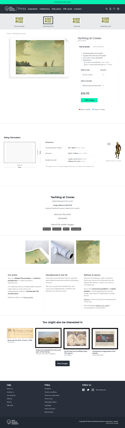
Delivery (87, 299)
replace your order (102, 305)
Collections (45, 9)
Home (9, 33)
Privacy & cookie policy (52, 395)
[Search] (106, 8)
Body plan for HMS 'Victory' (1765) (20, 340)
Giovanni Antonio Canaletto (45, 354)
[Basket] (118, 8)
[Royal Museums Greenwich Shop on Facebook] (83, 390)
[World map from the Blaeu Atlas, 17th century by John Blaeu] (76, 338)
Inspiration (33, 9)
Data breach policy (51, 402)
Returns (9, 402)
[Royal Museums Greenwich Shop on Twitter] (88, 390)
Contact (78, 9)
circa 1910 (57, 229)
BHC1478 (47, 229)
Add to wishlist (85, 109)
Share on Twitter (100, 109)
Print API (108, 423)
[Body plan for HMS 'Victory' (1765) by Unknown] (20, 338)
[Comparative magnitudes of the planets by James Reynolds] (105, 338)
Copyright (48, 405)
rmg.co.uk (102, 390)
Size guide (103, 70)
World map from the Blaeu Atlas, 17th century (75, 352)
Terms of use (49, 398)
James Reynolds (98, 355)
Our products (11, 395)
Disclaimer (48, 388)
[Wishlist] (114, 8)
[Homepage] (16, 9)
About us (10, 388)
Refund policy (49, 412)
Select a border (86, 81)
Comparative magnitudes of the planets (103, 352)
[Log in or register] (110, 8)
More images (62, 363)
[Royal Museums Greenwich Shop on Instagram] (93, 390)
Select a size (93, 70)
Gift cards (67, 9)
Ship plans (56, 9)
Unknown (11, 342)
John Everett (82, 41)
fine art (66, 229)
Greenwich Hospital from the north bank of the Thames (48, 351)
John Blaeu (68, 355)
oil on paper (76, 229)
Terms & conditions (51, 392)
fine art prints (28, 297)
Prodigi (116, 423)
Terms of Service (50, 408)
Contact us (10, 392)
